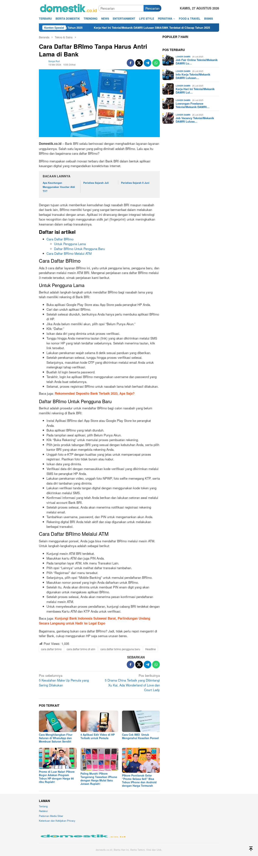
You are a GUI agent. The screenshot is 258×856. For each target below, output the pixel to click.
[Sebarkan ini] (130, 63)
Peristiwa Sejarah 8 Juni (135, 182)
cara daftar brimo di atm (81, 649)
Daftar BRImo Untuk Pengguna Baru (79, 248)
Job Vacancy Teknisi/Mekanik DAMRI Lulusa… (195, 119)
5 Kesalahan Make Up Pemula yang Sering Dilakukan (64, 680)
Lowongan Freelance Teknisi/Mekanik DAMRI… (192, 105)
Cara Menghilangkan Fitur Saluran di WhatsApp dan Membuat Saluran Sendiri (55, 738)
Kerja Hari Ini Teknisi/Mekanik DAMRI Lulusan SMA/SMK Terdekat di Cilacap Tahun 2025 (128, 27)
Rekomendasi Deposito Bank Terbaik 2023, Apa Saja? (94, 393)
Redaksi (43, 811)
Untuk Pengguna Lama (70, 243)
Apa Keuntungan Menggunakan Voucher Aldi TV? (59, 187)
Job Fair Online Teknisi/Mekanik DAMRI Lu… (197, 61)
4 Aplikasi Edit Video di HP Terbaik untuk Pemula (97, 736)
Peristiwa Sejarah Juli (96, 182)
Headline (150, 649)
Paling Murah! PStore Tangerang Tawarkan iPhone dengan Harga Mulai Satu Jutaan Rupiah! (98, 779)
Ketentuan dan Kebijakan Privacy (57, 820)
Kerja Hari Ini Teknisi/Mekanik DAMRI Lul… (195, 90)
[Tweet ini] (139, 63)
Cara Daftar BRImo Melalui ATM (69, 253)
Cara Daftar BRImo (59, 239)
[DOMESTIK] (68, 7)
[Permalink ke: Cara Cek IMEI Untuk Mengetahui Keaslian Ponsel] (141, 721)
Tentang (43, 806)
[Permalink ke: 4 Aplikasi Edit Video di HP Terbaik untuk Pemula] (99, 721)
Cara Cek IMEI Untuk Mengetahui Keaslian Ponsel (140, 736)
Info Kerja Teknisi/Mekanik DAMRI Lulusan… (193, 76)
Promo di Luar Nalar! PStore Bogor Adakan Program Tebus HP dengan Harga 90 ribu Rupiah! (57, 777)
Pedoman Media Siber (51, 816)
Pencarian (152, 8)
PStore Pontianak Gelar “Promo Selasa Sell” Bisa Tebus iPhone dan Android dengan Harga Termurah (139, 780)
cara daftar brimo (51, 649)
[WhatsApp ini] (156, 63)
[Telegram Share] (147, 63)
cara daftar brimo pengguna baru (120, 649)
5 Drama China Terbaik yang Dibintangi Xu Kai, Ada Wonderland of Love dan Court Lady (132, 682)
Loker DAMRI (183, 56)
